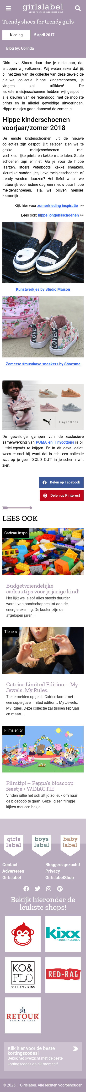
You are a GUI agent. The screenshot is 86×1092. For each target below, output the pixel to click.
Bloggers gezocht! (62, 864)
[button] (61, 482)
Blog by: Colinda (20, 48)
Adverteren (13, 871)
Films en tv (13, 730)
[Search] (78, 8)
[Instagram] (49, 889)
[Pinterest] (60, 889)
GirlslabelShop (59, 877)
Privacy (52, 871)
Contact (9, 864)
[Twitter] (37, 889)
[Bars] (8, 8)
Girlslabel (11, 877)
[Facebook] (26, 889)
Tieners (10, 631)
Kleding (16, 35)
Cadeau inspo (15, 533)
